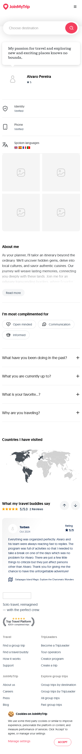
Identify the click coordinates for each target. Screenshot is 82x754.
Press (6, 698)
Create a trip (49, 665)
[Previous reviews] (64, 505)
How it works (12, 659)
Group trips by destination (58, 685)
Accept (62, 742)
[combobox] (35, 28)
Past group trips (51, 705)
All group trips (50, 698)
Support (8, 665)
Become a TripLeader (55, 645)
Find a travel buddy (15, 652)
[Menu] (75, 6)
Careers (8, 691)
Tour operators (51, 652)
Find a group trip (14, 645)
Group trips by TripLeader (58, 691)
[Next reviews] (75, 505)
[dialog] (41, 728)
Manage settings (19, 741)
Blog (6, 705)
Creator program (52, 659)
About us (9, 685)
